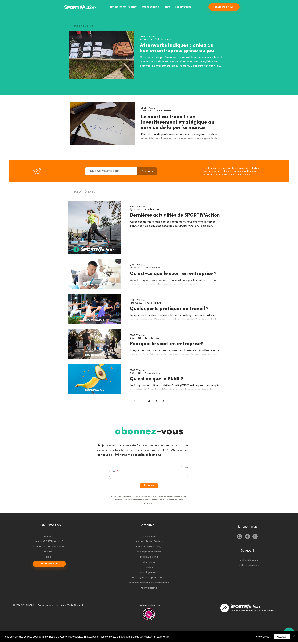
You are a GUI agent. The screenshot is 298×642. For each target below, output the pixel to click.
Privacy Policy (161, 636)
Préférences (262, 636)
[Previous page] (134, 401)
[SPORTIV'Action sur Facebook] (247, 536)
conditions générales (248, 565)
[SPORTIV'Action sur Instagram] (239, 536)
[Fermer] (294, 636)
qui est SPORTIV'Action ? (48, 541)
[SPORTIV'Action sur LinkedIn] (255, 536)
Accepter (282, 636)
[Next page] (163, 401)
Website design (46, 605)
